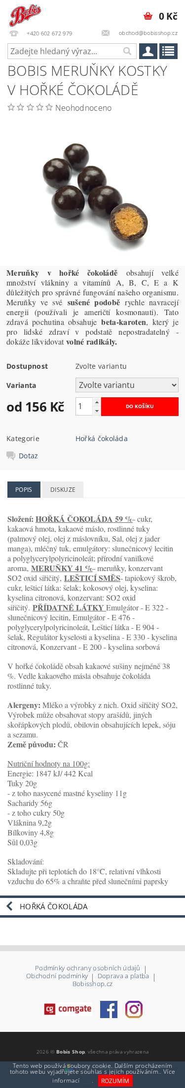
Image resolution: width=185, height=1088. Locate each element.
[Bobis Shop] (24, 13)
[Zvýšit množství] (96, 402)
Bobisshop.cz (93, 984)
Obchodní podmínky (57, 976)
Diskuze (62, 489)
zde (86, 1081)
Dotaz (28, 455)
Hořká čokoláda (101, 438)
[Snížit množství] (96, 411)
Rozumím (115, 1081)
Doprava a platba (123, 976)
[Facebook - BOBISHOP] (108, 1008)
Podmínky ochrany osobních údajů (88, 968)
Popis (24, 489)
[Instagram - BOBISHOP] (134, 1008)
